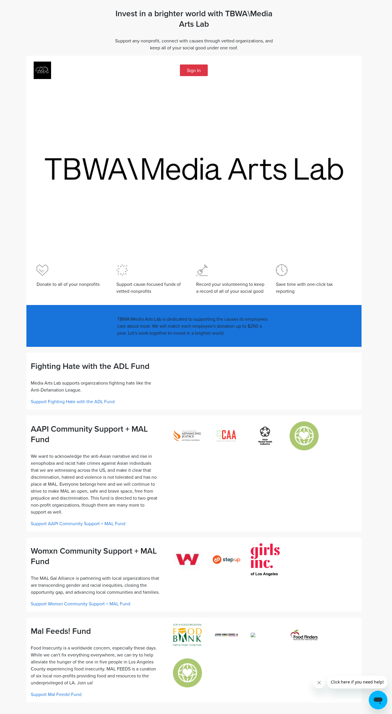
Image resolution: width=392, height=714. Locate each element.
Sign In (194, 70)
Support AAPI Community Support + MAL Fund (78, 523)
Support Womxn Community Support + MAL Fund (80, 603)
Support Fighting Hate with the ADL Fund (73, 401)
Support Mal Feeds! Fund (56, 694)
